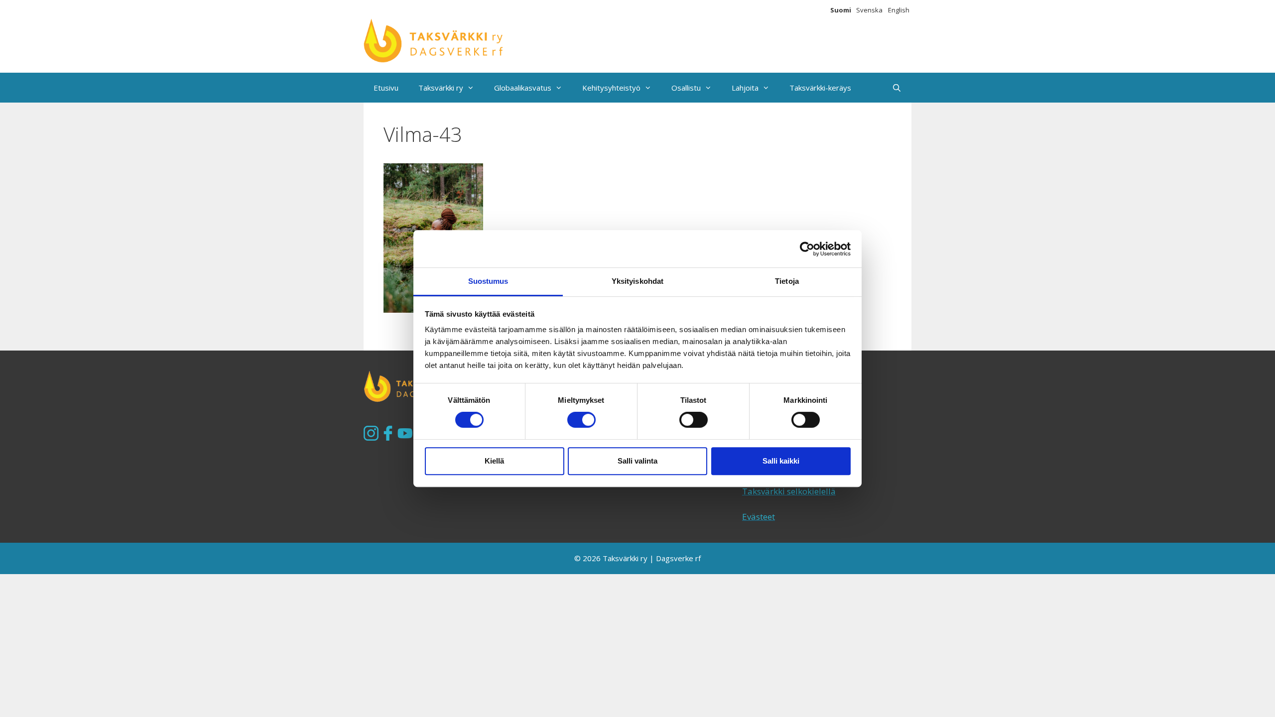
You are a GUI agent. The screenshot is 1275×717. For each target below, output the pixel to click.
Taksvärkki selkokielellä (789, 491)
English (898, 9)
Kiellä (494, 461)
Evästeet (758, 516)
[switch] (581, 420)
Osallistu (686, 88)
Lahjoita (745, 88)
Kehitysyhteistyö (611, 88)
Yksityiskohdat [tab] (637, 281)
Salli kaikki (781, 461)
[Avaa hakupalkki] (896, 88)
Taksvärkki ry (440, 88)
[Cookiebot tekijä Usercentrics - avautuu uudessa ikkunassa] (807, 248)
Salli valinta (637, 461)
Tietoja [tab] (787, 281)
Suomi (840, 9)
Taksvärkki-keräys (820, 88)
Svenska (869, 9)
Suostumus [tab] (488, 281)
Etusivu (386, 88)
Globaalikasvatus (522, 88)
